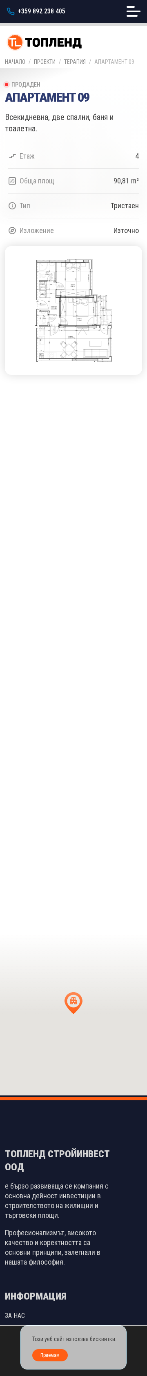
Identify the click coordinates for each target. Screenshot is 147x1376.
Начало (15, 62)
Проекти (45, 62)
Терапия (75, 62)
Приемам (50, 1355)
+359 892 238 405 (41, 11)
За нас (15, 1315)
